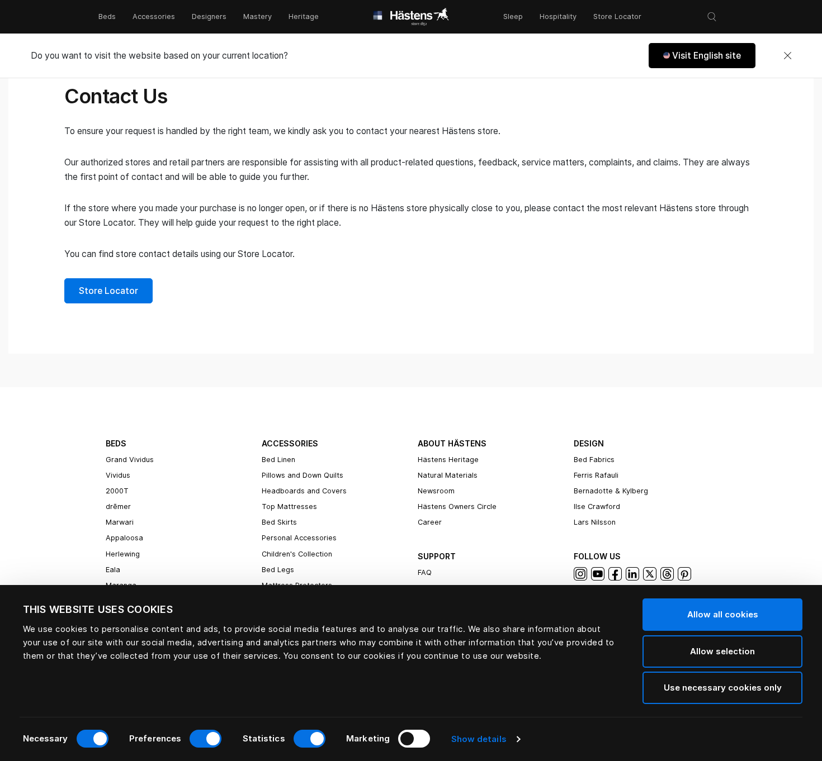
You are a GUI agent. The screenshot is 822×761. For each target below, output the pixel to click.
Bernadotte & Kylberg (611, 491)
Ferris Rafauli (596, 475)
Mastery (257, 16)
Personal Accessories (299, 538)
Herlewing (123, 554)
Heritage (304, 16)
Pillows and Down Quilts (302, 475)
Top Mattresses (289, 506)
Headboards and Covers (304, 491)
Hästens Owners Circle (457, 506)
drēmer (118, 506)
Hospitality (558, 16)
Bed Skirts (279, 522)
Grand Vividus (130, 459)
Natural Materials (448, 475)
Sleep (513, 16)
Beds (107, 16)
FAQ (425, 572)
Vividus (118, 475)
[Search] (711, 16)
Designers (209, 16)
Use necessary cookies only (723, 687)
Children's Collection (297, 554)
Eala (113, 569)
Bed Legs (278, 569)
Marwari (120, 522)
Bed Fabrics (594, 459)
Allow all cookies (722, 614)
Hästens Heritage (448, 459)
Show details (479, 739)
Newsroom (436, 491)
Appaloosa (124, 538)
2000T (117, 491)
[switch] (205, 739)
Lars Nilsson (595, 522)
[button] (702, 55)
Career (430, 522)
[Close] (787, 56)
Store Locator (617, 16)
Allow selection (722, 651)
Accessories (154, 16)
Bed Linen (278, 459)
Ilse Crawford (597, 506)
